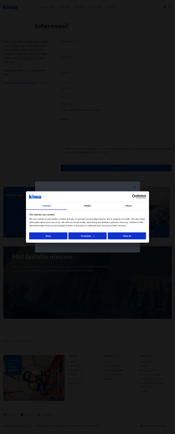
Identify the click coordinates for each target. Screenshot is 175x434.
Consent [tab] (46, 205)
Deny (48, 236)
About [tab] (129, 205)
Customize (86, 236)
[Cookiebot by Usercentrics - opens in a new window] (134, 197)
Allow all (127, 236)
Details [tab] (87, 205)
